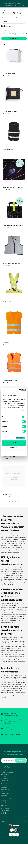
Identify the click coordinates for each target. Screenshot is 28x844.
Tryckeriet (4, 784)
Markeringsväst (7, 494)
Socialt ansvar (5, 793)
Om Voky (3, 776)
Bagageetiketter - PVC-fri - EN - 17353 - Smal (14, 225)
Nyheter (3, 802)
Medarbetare (5, 780)
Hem (3, 18)
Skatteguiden (5, 774)
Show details (19, 437)
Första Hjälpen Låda (9, 73)
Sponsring (4, 787)
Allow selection (14, 447)
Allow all (14, 442)
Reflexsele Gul (7, 301)
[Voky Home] (5, 10)
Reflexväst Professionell (10, 380)
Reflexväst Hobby (8, 149)
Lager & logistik (5, 786)
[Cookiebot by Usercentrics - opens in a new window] (19, 390)
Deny (14, 452)
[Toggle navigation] (20, 13)
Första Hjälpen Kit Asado (10, 111)
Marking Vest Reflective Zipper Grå (13, 263)
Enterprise (4, 795)
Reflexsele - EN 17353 (9, 456)
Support (3, 771)
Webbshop (4, 801)
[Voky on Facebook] (1, 813)
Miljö (2, 791)
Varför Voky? (5, 778)
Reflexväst (6, 342)
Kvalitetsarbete (5, 789)
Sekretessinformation (7, 772)
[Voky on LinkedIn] (5, 813)
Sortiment (8, 18)
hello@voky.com (10, 5)
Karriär (3, 782)
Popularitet (11, 34)
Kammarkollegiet (6, 799)
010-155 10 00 (20, 5)
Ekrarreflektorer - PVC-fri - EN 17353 (13, 187)
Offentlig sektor (5, 797)
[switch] (24, 421)
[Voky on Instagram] (3, 813)
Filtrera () (12, 38)
